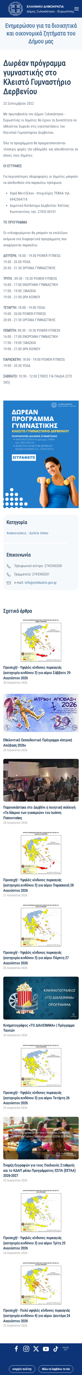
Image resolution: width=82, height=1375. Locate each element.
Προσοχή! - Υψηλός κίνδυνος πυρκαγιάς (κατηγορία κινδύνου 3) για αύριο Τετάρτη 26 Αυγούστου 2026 (36, 1097)
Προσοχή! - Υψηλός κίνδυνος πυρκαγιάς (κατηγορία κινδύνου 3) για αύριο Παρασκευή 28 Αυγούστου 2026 (38, 885)
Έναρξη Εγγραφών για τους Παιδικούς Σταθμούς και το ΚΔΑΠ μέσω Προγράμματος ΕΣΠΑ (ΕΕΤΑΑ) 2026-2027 (39, 1170)
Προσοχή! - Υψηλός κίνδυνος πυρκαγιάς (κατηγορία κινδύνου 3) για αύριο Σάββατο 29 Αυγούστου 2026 (36, 672)
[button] (76, 9)
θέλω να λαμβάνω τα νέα (56, 1369)
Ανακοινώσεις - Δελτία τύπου (27, 533)
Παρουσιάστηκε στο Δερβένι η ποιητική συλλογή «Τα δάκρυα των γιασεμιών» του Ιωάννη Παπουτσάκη (39, 812)
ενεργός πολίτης (22, 1369)
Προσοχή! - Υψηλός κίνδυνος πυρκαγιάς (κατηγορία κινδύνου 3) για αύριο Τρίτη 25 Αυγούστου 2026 (34, 1243)
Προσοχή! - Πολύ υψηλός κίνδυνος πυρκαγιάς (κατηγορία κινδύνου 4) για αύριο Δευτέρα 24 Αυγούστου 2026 (36, 1315)
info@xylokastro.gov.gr (41, 582)
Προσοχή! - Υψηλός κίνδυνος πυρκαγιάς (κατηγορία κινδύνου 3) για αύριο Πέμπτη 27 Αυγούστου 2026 (36, 957)
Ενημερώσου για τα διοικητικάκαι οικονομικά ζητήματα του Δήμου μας (41, 33)
